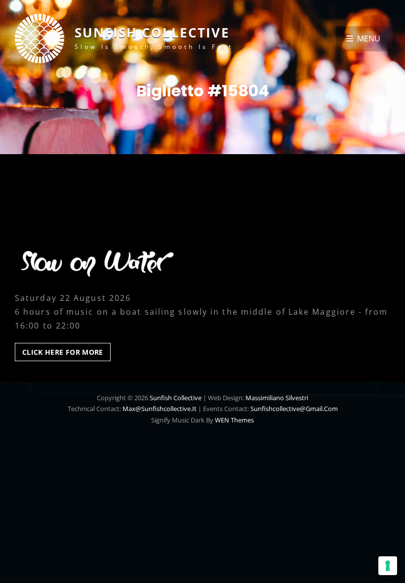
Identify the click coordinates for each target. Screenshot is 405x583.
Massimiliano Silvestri (276, 397)
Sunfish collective (152, 33)
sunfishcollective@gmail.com (294, 408)
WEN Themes (234, 420)
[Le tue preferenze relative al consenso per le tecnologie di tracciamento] (387, 565)
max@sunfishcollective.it (159, 408)
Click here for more (66, 354)
